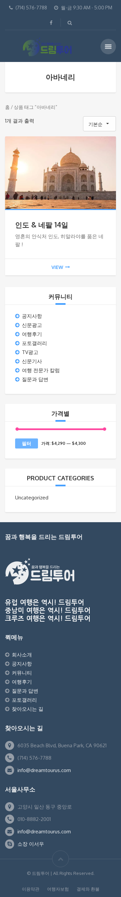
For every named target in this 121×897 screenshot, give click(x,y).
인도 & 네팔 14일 (41, 224)
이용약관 (30, 889)
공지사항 (32, 316)
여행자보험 (58, 889)
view (57, 267)
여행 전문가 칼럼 (41, 370)
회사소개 (22, 654)
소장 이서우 (30, 844)
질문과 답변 (35, 379)
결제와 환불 (88, 889)
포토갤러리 (34, 343)
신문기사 (32, 361)
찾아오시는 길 (27, 709)
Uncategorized (31, 497)
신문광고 (32, 325)
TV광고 (30, 352)
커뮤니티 (22, 673)
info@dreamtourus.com (44, 770)
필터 (26, 443)
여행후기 (32, 334)
